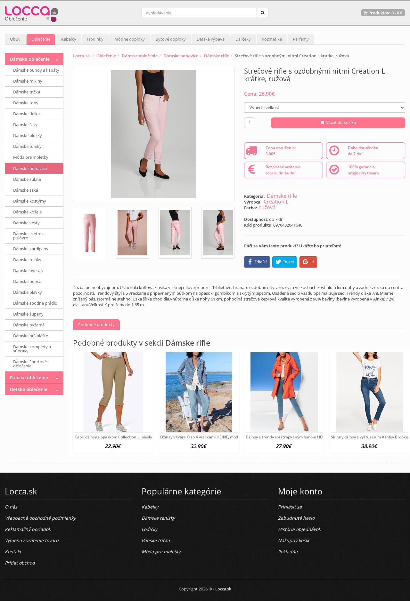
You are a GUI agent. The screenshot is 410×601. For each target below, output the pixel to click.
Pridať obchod (20, 563)
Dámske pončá (27, 281)
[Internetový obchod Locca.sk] (31, 12)
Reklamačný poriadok (28, 529)
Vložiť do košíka (340, 122)
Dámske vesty (26, 223)
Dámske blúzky (27, 135)
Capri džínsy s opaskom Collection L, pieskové (116, 437)
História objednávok (299, 529)
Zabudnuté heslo (296, 518)
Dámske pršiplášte (30, 336)
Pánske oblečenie (29, 377)
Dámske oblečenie (140, 56)
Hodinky (95, 39)
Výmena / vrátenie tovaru (32, 540)
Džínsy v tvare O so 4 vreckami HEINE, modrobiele (205, 437)
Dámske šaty (25, 124)
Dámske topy (25, 103)
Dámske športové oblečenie (30, 364)
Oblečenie (40, 39)
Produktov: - (385, 13)
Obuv (15, 39)
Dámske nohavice (180, 56)
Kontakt (13, 552)
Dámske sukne (27, 179)
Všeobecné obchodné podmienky (40, 518)
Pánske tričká (156, 540)
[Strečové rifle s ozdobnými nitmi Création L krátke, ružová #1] (89, 233)
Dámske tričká (26, 92)
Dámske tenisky (158, 518)
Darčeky (243, 39)
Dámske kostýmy (29, 201)
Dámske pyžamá (29, 325)
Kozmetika (272, 39)
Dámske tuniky (27, 146)
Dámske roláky (27, 259)
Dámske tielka (26, 113)
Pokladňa (288, 552)
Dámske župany (28, 314)
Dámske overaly (28, 270)
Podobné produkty (96, 324)
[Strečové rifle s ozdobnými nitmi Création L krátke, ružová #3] (175, 233)
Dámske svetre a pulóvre (29, 236)
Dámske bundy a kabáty (36, 70)
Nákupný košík (293, 540)
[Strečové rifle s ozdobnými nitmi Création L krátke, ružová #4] (217, 233)
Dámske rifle (216, 56)
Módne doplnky (129, 39)
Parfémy (301, 39)
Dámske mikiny (27, 81)
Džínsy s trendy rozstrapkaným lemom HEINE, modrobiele (298, 437)
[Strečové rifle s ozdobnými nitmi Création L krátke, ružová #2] (132, 233)
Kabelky (68, 39)
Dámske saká (25, 190)
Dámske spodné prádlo (35, 303)
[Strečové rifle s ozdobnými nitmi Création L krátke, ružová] (153, 134)
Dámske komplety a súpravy (32, 349)
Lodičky (149, 529)
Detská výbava (211, 39)
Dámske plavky (27, 292)
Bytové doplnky (171, 39)
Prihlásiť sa (290, 507)
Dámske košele (27, 212)
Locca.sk (81, 56)
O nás (11, 507)
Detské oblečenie (28, 389)
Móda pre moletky (30, 157)
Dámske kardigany (30, 249)
